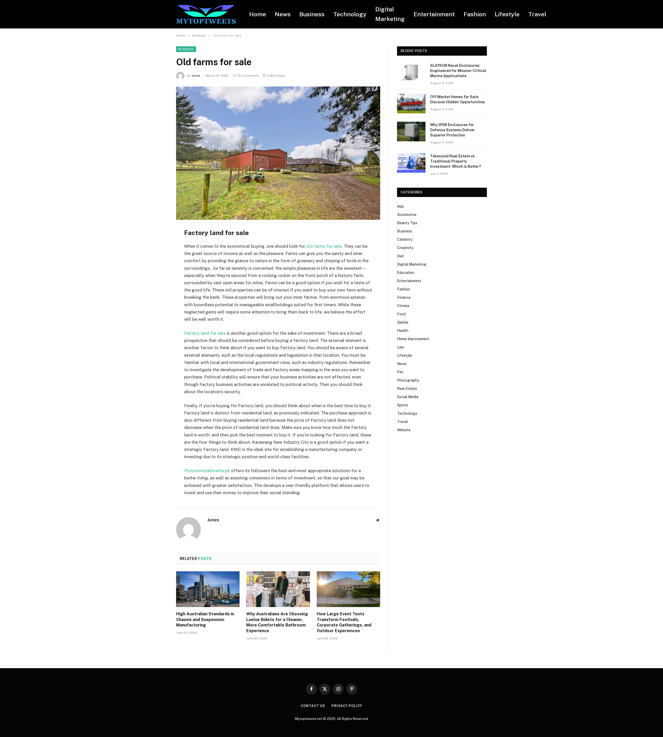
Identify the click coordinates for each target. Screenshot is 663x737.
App (400, 206)
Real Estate (407, 388)
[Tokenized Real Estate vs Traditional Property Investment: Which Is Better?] (411, 163)
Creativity (405, 248)
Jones (196, 75)
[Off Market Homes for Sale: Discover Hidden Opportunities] (411, 103)
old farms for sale (324, 246)
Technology (349, 14)
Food (401, 314)
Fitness (403, 306)
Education (405, 273)
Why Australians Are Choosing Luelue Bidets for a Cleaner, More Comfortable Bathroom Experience (277, 622)
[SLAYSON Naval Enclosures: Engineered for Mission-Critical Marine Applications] (411, 72)
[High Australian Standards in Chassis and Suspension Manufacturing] (208, 589)
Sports (402, 405)
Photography (408, 380)
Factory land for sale (205, 333)
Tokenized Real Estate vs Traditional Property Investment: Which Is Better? (455, 161)
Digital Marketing (390, 14)
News (283, 14)
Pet (400, 372)
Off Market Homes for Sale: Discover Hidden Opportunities (457, 99)
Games (402, 322)
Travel (537, 14)
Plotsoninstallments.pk (207, 470)
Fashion (475, 14)
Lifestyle (507, 14)
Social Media (407, 397)
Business (312, 14)
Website (403, 430)
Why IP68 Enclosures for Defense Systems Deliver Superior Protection (452, 130)
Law (400, 347)
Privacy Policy (347, 706)
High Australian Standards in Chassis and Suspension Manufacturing (205, 619)
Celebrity (404, 239)
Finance (403, 297)
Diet (400, 256)
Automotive (406, 215)
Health (402, 331)
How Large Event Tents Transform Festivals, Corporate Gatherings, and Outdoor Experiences (344, 622)
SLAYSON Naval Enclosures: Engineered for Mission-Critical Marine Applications (458, 70)
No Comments (248, 75)
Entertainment (434, 14)
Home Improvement (413, 339)
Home (257, 14)
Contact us (313, 706)
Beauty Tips (407, 223)
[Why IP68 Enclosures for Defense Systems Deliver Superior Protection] (411, 131)
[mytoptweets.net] (206, 14)
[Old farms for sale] (278, 153)
